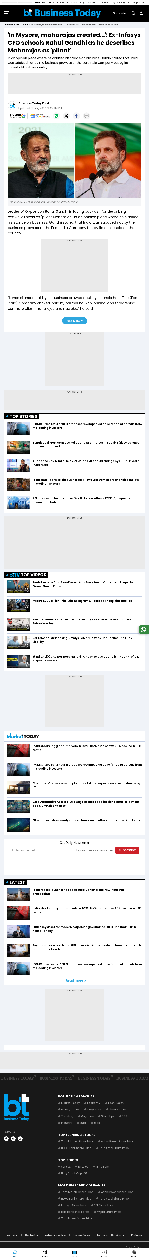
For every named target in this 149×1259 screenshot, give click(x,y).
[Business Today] (62, 13)
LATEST (17, 882)
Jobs (97, 1123)
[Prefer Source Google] (17, 116)
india (25, 24)
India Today (77, 2)
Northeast (93, 2)
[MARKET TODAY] (23, 736)
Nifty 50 (83, 1167)
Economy (93, 1103)
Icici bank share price (75, 1212)
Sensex (66, 1167)
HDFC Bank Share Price (76, 1148)
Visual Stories (117, 1109)
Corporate (94, 1109)
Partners (136, 1235)
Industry (66, 1123)
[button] (134, 1254)
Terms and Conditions (111, 1235)
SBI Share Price (104, 1205)
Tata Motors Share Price (77, 1141)
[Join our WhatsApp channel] (143, 633)
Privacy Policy (81, 1235)
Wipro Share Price (109, 1212)
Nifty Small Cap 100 (74, 1173)
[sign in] (141, 13)
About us (12, 1235)
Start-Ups (107, 1116)
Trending (67, 1116)
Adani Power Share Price (117, 1141)
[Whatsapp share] (56, 115)
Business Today (44, 2)
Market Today (70, 1103)
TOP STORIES (23, 416)
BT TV (125, 1116)
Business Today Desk (34, 103)
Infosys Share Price (74, 1205)
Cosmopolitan (136, 2)
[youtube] (13, 1138)
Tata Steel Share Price (114, 1148)
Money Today (70, 1109)
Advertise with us (55, 1235)
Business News (11, 24)
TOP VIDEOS (33, 575)
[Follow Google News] (40, 116)
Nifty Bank (102, 1167)
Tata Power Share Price (76, 1218)
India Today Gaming (113, 2)
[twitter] (20, 1138)
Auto (83, 1123)
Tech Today (116, 1103)
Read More (73, 320)
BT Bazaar (62, 2)
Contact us (32, 1235)
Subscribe (119, 13)
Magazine (87, 1116)
